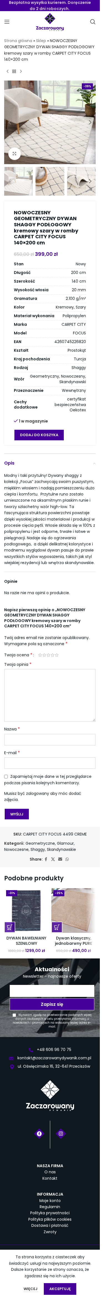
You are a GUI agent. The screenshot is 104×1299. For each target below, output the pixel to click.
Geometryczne (40, 843)
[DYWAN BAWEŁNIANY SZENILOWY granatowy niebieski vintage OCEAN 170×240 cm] (26, 910)
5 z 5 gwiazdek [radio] (57, 655)
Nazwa (12, 729)
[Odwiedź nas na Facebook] (39, 1133)
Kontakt (49, 1178)
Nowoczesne (16, 849)
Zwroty (50, 1232)
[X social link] (53, 859)
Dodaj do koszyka (39, 435)
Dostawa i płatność (50, 1225)
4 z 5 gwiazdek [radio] (52, 655)
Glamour (65, 843)
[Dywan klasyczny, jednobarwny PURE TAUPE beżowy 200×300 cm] (73, 910)
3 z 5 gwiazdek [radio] (48, 655)
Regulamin (50, 1207)
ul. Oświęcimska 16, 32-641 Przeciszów (53, 1066)
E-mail (12, 753)
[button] (9, 122)
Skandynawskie (61, 849)
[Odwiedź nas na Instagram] (60, 1133)
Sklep (41, 40)
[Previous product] (7, 71)
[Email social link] (60, 859)
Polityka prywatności (50, 1213)
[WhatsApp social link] (67, 859)
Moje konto (50, 1200)
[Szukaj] (92, 21)
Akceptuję (60, 1288)
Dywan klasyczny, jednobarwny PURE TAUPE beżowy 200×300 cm (73, 946)
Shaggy (38, 849)
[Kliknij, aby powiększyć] (14, 153)
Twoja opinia (18, 664)
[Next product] (20, 71)
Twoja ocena (18, 655)
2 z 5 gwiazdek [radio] (44, 655)
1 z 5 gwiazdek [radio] (40, 655)
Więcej (31, 1288)
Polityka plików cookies (50, 1219)
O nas (50, 1172)
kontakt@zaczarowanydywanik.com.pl (53, 1058)
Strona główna (18, 40)
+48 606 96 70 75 (53, 1049)
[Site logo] (50, 21)
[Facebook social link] (46, 859)
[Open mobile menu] (6, 21)
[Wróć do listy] (14, 71)
